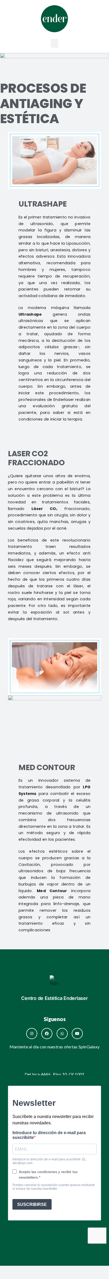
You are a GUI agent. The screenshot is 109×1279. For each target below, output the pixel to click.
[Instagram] (31, 1033)
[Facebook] (46, 1033)
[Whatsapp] (62, 1033)
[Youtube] (77, 1033)
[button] (54, 43)
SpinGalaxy (89, 1046)
